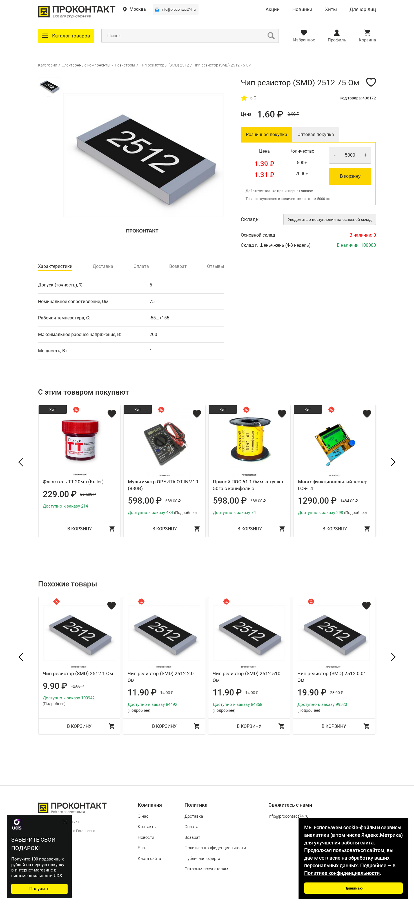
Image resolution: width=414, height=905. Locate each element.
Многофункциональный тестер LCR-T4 (333, 485)
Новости (146, 837)
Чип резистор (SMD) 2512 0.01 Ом (331, 677)
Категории (47, 65)
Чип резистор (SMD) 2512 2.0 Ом (161, 677)
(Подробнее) (185, 512)
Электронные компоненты (86, 65)
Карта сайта (149, 858)
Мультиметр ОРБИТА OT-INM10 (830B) (163, 485)
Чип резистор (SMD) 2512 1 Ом (78, 673)
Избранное (304, 40)
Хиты (331, 9)
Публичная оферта (202, 858)
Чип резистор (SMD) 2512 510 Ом (247, 677)
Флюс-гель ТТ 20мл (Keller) (73, 481)
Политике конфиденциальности (342, 873)
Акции (273, 9)
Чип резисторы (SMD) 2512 (164, 65)
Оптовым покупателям (206, 868)
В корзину (350, 176)
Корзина (367, 40)
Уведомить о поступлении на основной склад (329, 219)
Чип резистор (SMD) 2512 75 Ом (222, 65)
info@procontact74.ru (178, 9)
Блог (142, 847)
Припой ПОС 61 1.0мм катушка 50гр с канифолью (248, 485)
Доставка (193, 816)
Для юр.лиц (363, 9)
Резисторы (125, 65)
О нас (143, 816)
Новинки (302, 9)
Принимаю (353, 888)
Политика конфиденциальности (215, 847)
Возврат (192, 837)
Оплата (191, 826)
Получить (39, 888)
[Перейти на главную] (76, 16)
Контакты (147, 826)
